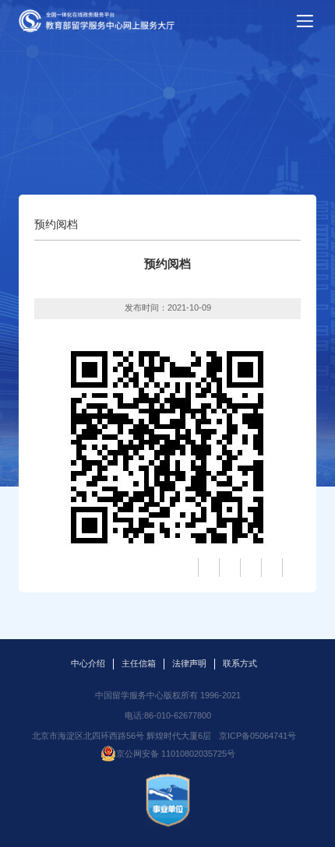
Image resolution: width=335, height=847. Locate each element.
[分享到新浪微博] (228, 567)
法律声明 (189, 663)
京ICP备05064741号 (257, 735)
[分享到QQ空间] (207, 567)
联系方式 (240, 663)
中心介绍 (88, 663)
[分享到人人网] (270, 567)
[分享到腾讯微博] (249, 567)
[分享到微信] (291, 567)
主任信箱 (139, 663)
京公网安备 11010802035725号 (175, 753)
